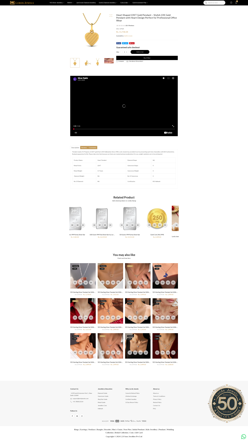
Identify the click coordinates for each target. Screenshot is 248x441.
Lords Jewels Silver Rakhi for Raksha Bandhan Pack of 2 (170, 236)
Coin (131, 433)
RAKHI (69, 2)
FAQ (154, 408)
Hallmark (100, 408)
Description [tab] (75, 147)
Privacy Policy (157, 399)
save (132, 43)
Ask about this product (136, 61)
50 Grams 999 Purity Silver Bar (110, 234)
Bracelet (107, 430)
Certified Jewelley (130, 399)
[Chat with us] (243, 436)
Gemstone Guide (103, 396)
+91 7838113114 (78, 401)
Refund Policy (157, 402)
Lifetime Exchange (131, 396)
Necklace (91, 430)
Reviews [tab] (84, 147)
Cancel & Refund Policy (132, 393)
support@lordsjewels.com (80, 398)
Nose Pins (127, 430)
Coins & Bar (124, 2)
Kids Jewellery (151, 430)
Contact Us (156, 405)
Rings (76, 430)
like (119, 43)
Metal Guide (101, 402)
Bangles (100, 430)
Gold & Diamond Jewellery (107, 2)
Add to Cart (140, 52)
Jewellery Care (102, 405)
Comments (92, 147)
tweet (125, 43)
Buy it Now (147, 58)
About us (156, 393)
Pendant (162, 430)
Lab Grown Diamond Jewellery (86, 2)
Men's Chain (117, 430)
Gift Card (139, 433)
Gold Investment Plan (140, 2)
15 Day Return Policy (131, 402)
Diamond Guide (102, 393)
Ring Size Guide (102, 399)
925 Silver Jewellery (56, 2)
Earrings (83, 430)
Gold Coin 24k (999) (138, 234)
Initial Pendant (138, 430)
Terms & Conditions (159, 396)
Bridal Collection (121, 433)
